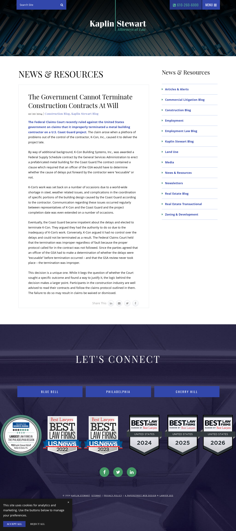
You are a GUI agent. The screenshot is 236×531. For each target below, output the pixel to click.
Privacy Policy (113, 495)
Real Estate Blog (176, 193)
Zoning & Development (181, 214)
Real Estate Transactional (183, 204)
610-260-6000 (187, 4)
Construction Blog (57, 113)
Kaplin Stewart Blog (85, 113)
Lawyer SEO (166, 495)
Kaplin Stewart (80, 495)
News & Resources (178, 173)
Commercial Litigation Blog (185, 100)
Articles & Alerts (177, 89)
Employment (174, 120)
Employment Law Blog (181, 131)
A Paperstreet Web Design (140, 495)
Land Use (171, 152)
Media (169, 162)
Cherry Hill (187, 391)
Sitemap (96, 495)
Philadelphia (118, 391)
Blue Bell (50, 391)
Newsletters (174, 183)
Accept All (14, 524)
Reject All (37, 524)
